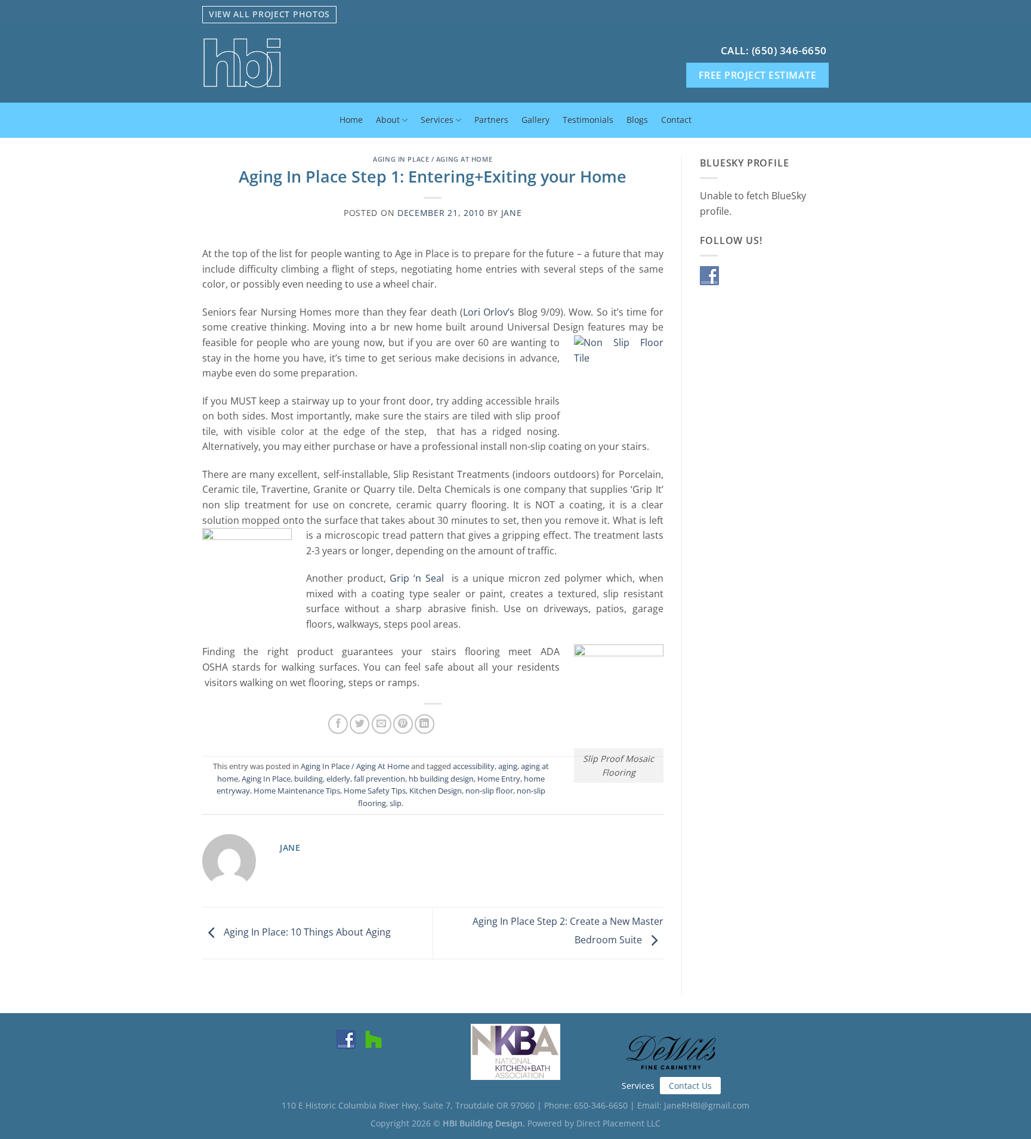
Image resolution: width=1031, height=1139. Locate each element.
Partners (491, 119)
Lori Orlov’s (488, 312)
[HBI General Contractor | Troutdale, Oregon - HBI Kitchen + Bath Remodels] (330, 63)
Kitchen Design (435, 790)
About (388, 119)
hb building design (441, 778)
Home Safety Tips (375, 790)
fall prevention (379, 778)
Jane (511, 212)
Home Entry (498, 778)
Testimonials (588, 119)
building (308, 778)
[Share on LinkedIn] (424, 724)
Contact (676, 119)
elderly (338, 778)
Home (351, 119)
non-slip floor (489, 790)
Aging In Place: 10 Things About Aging (306, 932)
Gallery (535, 119)
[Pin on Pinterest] (403, 724)
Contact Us (690, 1085)
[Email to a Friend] (381, 724)
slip (396, 803)
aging (507, 766)
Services (437, 119)
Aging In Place (266, 778)
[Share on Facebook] (338, 724)
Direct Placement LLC (618, 1123)
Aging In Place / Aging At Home (432, 159)
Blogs (637, 119)
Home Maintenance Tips (297, 790)
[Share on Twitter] (359, 724)
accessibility (474, 766)
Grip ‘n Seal (416, 578)
